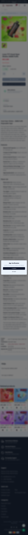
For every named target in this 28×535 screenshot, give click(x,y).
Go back (14, 271)
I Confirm (14, 268)
